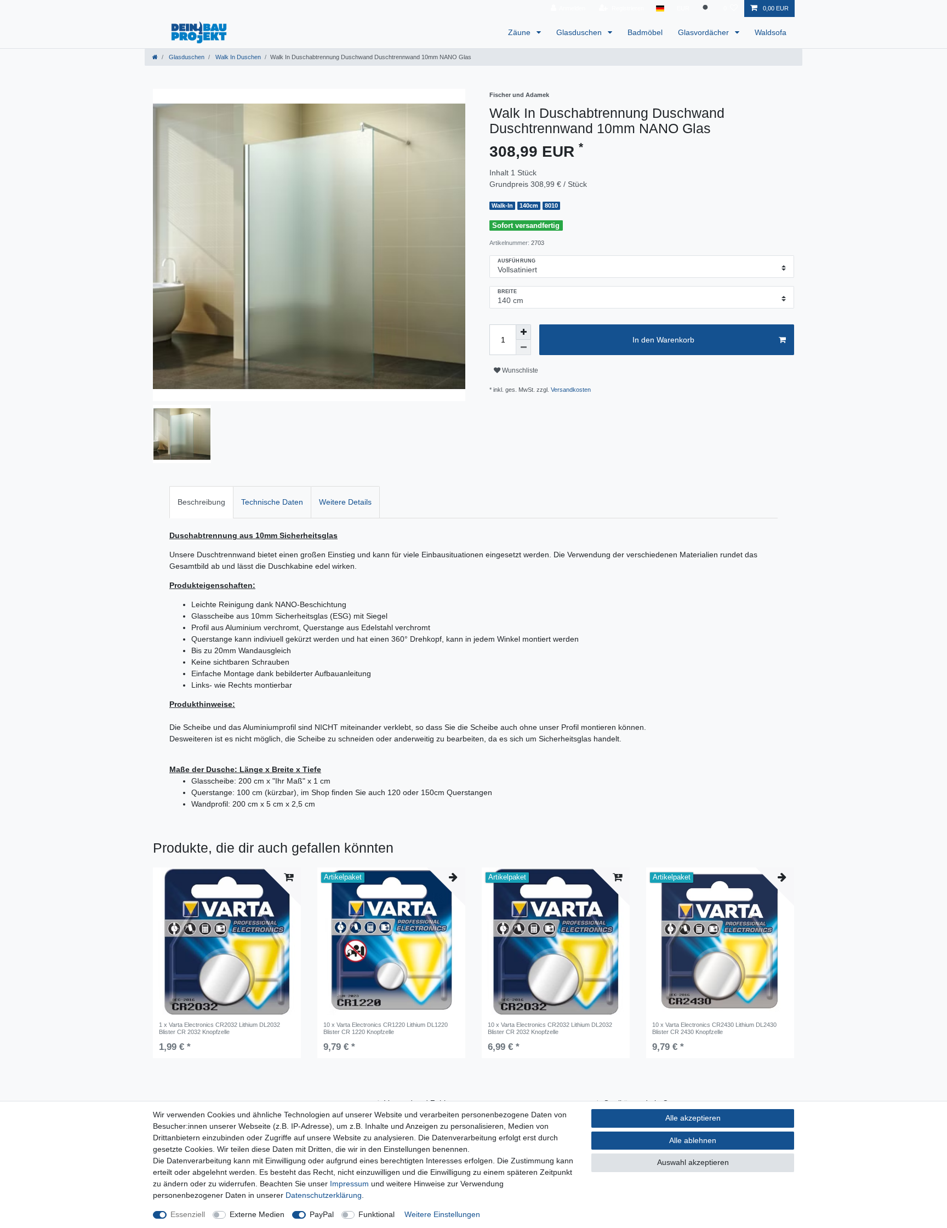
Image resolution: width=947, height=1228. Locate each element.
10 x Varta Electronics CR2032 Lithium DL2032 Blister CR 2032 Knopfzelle (550, 1028)
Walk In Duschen (237, 57)
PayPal (322, 1214)
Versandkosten (571, 389)
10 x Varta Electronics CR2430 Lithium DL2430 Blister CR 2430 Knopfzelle (714, 1028)
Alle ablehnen (692, 1140)
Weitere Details (345, 502)
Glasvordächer (704, 32)
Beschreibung (201, 502)
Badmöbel (645, 32)
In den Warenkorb (663, 339)
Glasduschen (580, 32)
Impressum (349, 1183)
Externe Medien (257, 1214)
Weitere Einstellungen (442, 1214)
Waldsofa (770, 32)
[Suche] (706, 8)
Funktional (376, 1214)
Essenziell (187, 1214)
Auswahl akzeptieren (693, 1162)
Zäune (520, 32)
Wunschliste (519, 370)
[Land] (660, 8)
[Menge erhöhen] (523, 332)
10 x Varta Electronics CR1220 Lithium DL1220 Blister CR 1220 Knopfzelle (385, 1028)
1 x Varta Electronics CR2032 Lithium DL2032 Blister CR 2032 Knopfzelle (219, 1028)
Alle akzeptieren (693, 1117)
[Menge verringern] (523, 347)
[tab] (201, 502)
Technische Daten (272, 502)
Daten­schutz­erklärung (324, 1195)
